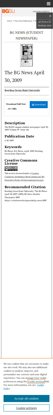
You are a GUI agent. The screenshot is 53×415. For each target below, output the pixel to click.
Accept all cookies (26, 398)
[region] (26, 386)
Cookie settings (36, 381)
